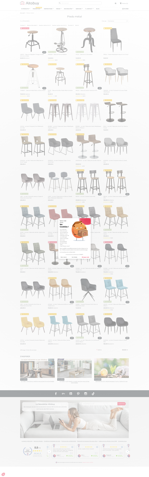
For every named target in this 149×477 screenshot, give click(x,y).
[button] (3, 474)
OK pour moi (85, 257)
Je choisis (74, 257)
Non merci (64, 257)
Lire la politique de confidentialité (67, 252)
